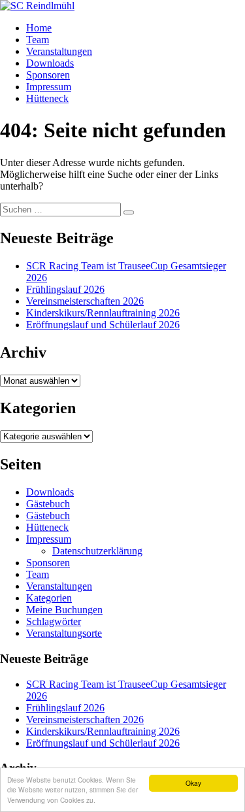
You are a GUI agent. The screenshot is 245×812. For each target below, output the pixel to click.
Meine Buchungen (64, 609)
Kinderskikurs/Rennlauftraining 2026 (103, 312)
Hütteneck (47, 98)
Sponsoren (48, 74)
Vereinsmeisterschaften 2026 (85, 301)
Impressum (48, 86)
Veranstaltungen (59, 51)
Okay (193, 783)
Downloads (50, 63)
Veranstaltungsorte (64, 633)
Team (37, 39)
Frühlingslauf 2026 (65, 289)
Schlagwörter (53, 621)
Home (39, 27)
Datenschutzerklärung (97, 550)
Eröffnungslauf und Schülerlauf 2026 (103, 324)
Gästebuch (48, 503)
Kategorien (49, 597)
